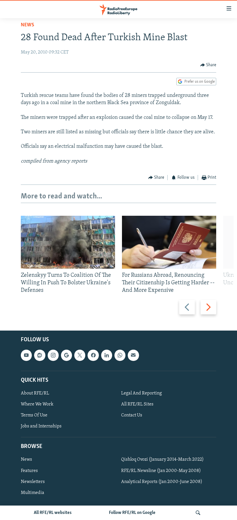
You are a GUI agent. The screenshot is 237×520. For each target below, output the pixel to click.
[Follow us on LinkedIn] (106, 355)
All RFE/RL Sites (137, 404)
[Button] (208, 65)
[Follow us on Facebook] (93, 355)
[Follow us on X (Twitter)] (79, 355)
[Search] (198, 513)
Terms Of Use (34, 415)
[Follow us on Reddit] (39, 355)
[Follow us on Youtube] (26, 355)
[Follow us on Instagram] (53, 355)
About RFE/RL (35, 393)
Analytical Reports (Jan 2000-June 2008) (161, 482)
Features (29, 471)
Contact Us (131, 415)
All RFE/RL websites (53, 512)
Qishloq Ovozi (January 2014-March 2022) (162, 460)
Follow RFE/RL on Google (132, 512)
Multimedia (32, 493)
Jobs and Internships (41, 426)
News (27, 25)
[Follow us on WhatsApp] (119, 355)
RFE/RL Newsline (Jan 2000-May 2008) (161, 471)
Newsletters (33, 482)
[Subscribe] (133, 355)
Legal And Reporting (141, 393)
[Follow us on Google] (66, 355)
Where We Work (37, 404)
